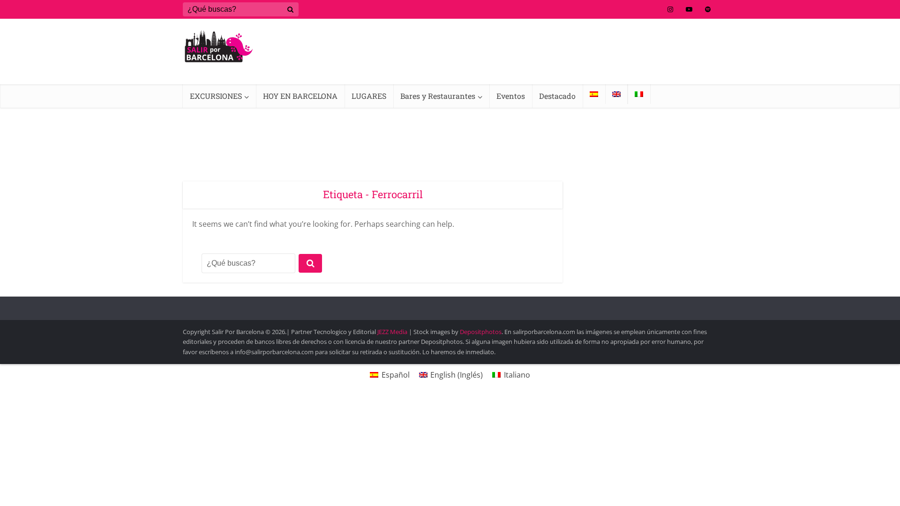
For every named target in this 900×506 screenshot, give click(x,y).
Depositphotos (481, 331)
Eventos (510, 96)
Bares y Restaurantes (437, 96)
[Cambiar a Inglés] (616, 94)
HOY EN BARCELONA (300, 96)
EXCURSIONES (216, 96)
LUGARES (369, 96)
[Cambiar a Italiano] (639, 94)
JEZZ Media (393, 331)
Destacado (557, 96)
